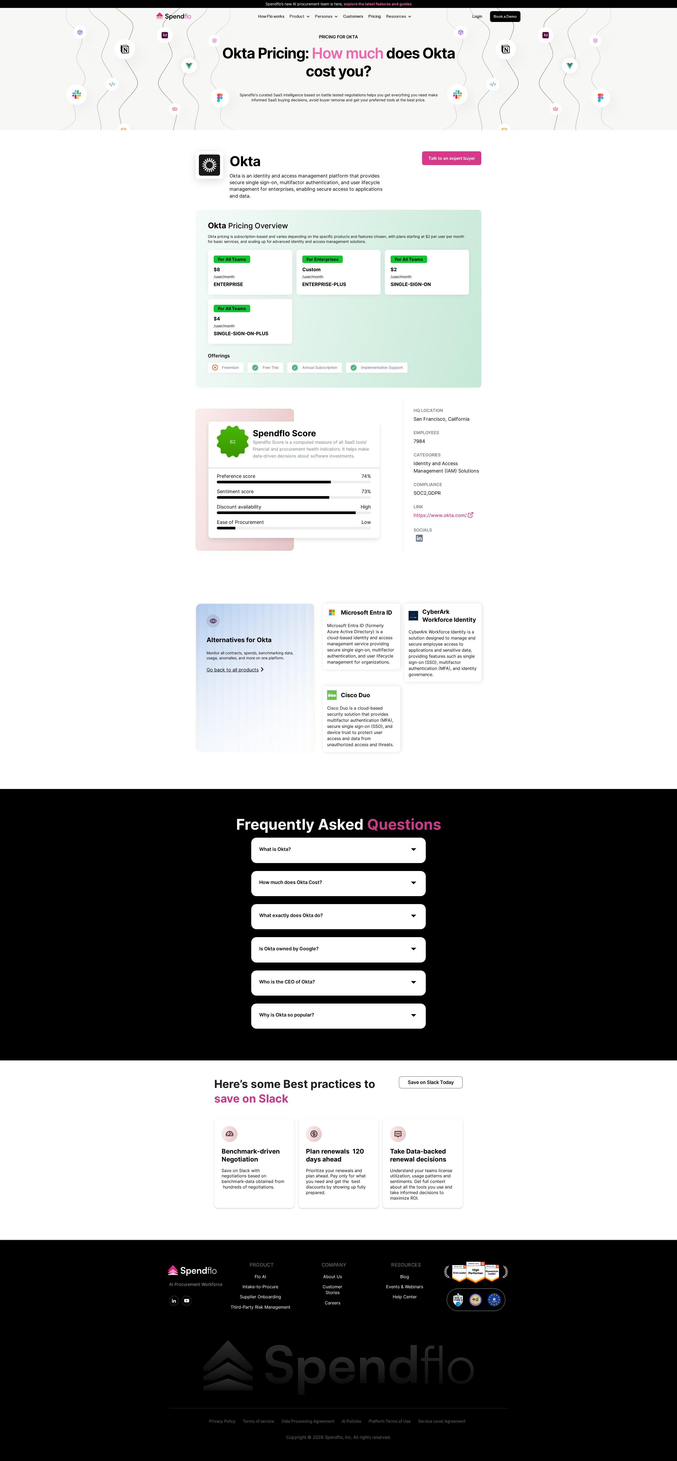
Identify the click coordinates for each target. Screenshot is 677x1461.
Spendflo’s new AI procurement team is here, (339, 4)
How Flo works (271, 16)
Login (477, 16)
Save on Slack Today (431, 1082)
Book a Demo (505, 16)
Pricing (374, 16)
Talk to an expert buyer (451, 158)
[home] (173, 16)
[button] (300, 16)
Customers (353, 16)
